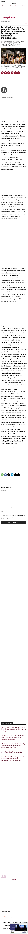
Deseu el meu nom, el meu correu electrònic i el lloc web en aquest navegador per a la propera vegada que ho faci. (13, 517)
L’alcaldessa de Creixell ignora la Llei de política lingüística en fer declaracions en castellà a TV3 (13, 759)
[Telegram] (12, 72)
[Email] (18, 72)
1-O (5, 470)
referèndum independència (6, 472)
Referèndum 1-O (15, 470)
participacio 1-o (9, 470)
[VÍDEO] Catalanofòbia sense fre (11, 752)
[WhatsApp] (2, 72)
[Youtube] (15, 879)
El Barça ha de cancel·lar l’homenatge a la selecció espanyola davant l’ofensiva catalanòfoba (13, 746)
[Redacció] (4, 90)
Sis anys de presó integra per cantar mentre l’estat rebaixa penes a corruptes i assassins (13, 737)
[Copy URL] (15, 72)
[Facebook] (5, 72)
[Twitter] (8, 72)
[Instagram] (12, 879)
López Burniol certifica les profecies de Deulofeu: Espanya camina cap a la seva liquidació (13, 729)
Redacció (9, 89)
